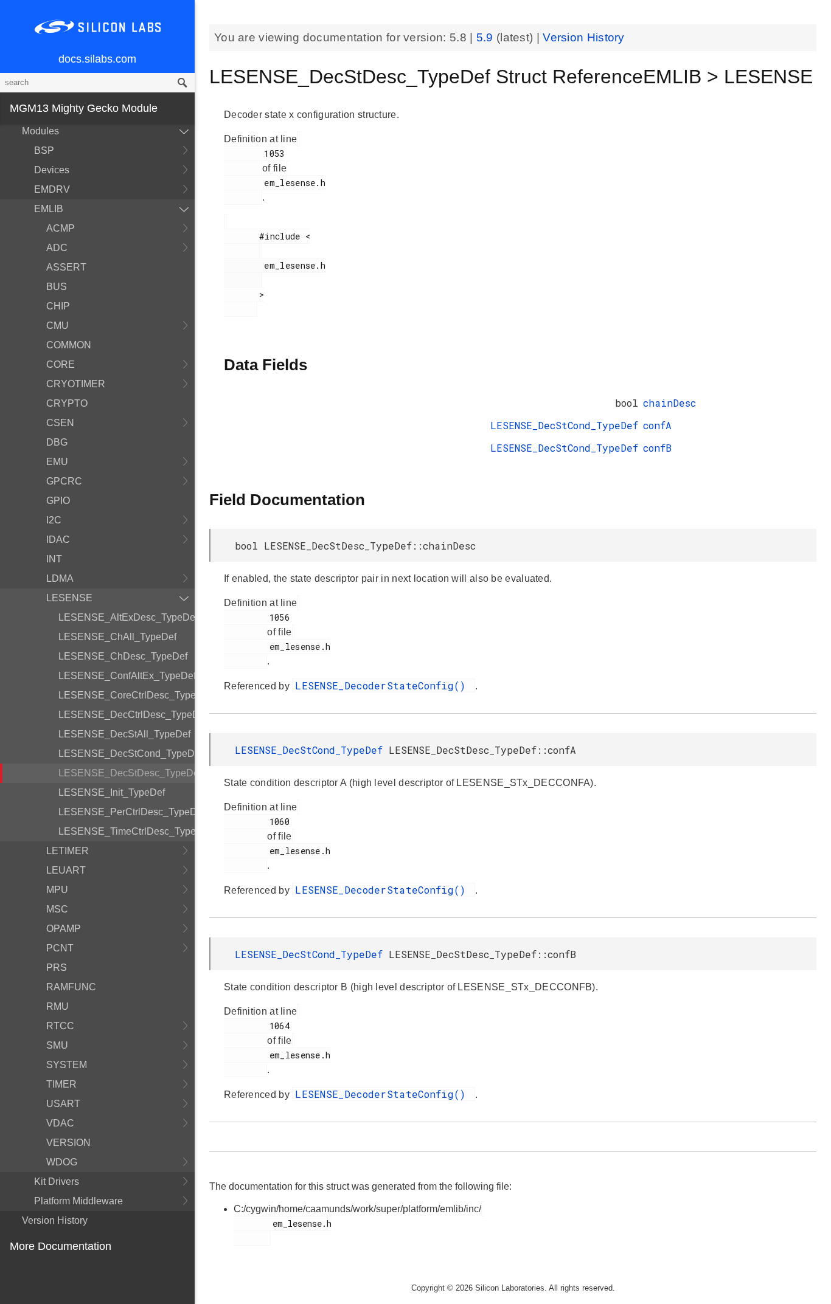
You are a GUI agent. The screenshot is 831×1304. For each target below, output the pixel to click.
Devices (51, 170)
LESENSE (69, 598)
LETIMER (67, 851)
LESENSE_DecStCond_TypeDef (126, 753)
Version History (55, 1220)
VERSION (68, 1142)
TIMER (61, 1084)
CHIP (58, 306)
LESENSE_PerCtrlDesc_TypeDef (126, 812)
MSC (57, 909)
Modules (40, 131)
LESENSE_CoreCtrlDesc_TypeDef (126, 695)
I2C (53, 520)
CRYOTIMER (75, 384)
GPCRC (64, 481)
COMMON (68, 345)
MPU (57, 890)
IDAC (58, 539)
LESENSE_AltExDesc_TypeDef (126, 617)
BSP (44, 150)
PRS (56, 967)
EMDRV (52, 189)
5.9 (486, 37)
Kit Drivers (56, 1181)
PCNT (60, 948)
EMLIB (48, 209)
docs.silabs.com (97, 59)
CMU (57, 325)
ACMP (60, 228)
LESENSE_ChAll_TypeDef (117, 637)
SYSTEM (66, 1065)
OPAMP (63, 928)
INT (54, 559)
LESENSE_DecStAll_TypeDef (124, 734)
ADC (57, 248)
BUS (56, 286)
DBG (57, 442)
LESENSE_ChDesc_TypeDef (122, 656)
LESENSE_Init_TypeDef (111, 792)
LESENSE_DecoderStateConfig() (383, 685)
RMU (57, 1006)
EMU (57, 462)
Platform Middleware (78, 1201)
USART (63, 1104)
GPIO (58, 500)
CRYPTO (67, 403)
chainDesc (669, 402)
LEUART (66, 870)
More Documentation (60, 1246)
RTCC (60, 1026)
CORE (60, 364)
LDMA (60, 578)
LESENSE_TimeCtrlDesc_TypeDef (126, 831)
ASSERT (66, 267)
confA (657, 425)
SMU (57, 1045)
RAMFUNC (71, 987)
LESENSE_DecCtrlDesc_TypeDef (126, 714)
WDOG (61, 1162)
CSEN (60, 423)
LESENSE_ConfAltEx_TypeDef (126, 676)
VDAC (60, 1123)
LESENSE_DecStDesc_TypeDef (126, 773)
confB (657, 447)
